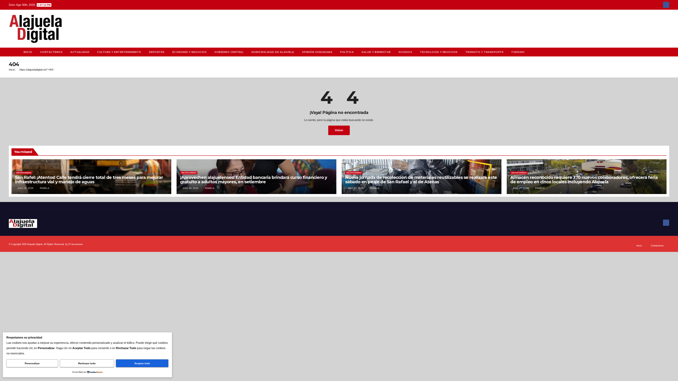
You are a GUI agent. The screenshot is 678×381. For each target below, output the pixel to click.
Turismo (518, 52)
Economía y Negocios (189, 52)
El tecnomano (76, 244)
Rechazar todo (87, 363)
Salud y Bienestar (376, 52)
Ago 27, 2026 (356, 188)
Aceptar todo (142, 363)
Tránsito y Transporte (484, 52)
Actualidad (79, 52)
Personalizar (32, 363)
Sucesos (405, 52)
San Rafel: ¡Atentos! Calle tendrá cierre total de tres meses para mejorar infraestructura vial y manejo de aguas (89, 179)
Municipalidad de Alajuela (272, 52)
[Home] (14, 52)
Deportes (157, 52)
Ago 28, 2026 (26, 188)
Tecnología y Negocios (439, 52)
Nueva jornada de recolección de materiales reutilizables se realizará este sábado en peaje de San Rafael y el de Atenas (421, 179)
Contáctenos (51, 52)
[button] (668, 51)
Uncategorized (23, 173)
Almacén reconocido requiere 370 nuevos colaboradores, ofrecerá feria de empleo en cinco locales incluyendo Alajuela (584, 179)
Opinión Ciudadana (317, 52)
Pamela (44, 188)
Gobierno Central (229, 52)
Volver (339, 130)
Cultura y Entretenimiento (119, 52)
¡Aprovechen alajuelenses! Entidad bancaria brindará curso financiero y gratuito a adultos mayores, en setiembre (253, 179)
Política (347, 52)
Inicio (27, 52)
